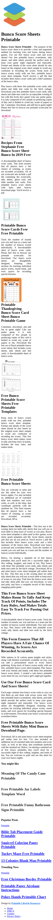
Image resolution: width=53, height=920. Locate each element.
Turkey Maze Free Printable (22, 854)
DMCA (10, 911)
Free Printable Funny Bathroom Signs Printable (25, 807)
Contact (10, 913)
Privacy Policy (14, 916)
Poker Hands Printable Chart (23, 897)
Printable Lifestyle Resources (25, 903)
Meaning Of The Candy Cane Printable (23, 776)
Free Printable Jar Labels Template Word (20, 791)
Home (10, 908)
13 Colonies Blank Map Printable (26, 860)
